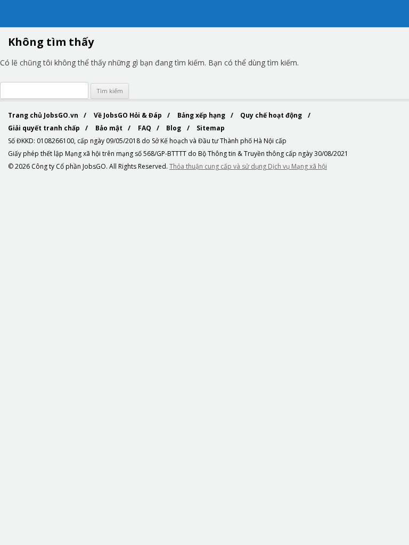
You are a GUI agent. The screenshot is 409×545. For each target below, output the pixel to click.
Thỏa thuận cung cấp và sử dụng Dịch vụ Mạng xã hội (248, 166)
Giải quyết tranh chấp (44, 128)
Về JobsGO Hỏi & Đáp (128, 115)
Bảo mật (109, 128)
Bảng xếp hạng (202, 115)
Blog (174, 128)
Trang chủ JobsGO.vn (44, 115)
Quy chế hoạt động (272, 115)
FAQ (145, 128)
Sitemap (211, 128)
